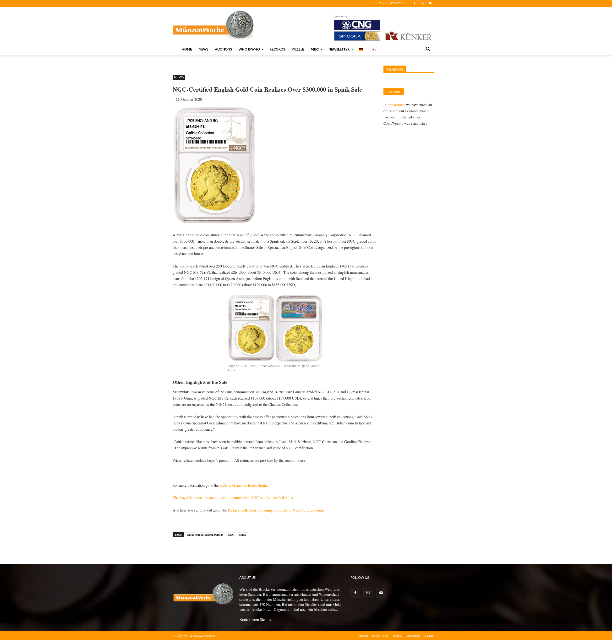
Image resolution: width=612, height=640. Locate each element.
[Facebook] (414, 3)
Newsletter (339, 49)
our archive (396, 104)
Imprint (363, 635)
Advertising (414, 635)
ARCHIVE (393, 92)
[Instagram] (422, 3)
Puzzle (298, 49)
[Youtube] (430, 3)
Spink (242, 535)
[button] (428, 49)
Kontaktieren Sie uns (255, 619)
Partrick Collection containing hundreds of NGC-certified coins (275, 509)
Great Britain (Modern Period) (205, 535)
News (203, 49)
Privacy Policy (380, 635)
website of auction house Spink (243, 485)
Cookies (398, 635)
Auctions (223, 49)
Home (187, 49)
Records (277, 49)
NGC (231, 535)
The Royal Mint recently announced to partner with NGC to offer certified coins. (233, 497)
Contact (429, 635)
